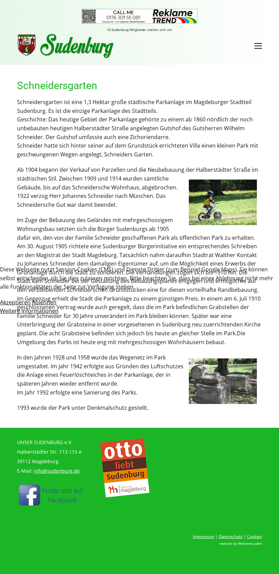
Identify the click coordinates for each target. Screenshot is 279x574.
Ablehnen (44, 302)
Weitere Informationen (29, 311)
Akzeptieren (15, 302)
